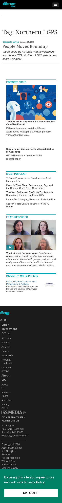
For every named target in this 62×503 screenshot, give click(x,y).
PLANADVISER (16, 417)
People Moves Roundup (25, 46)
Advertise (6, 400)
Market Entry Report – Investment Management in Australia (21, 282)
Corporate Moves (10, 42)
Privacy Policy (34, 482)
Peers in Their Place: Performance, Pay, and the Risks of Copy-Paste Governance (29, 186)
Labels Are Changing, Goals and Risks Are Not (30, 199)
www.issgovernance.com (14, 435)
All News (6, 338)
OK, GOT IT (31, 493)
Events (5, 351)
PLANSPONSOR (10, 420)
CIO (3, 417)
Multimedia (7, 355)
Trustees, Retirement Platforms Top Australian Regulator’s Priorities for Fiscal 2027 (30, 193)
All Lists (5, 346)
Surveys (5, 342)
